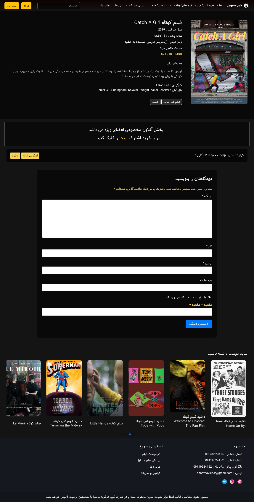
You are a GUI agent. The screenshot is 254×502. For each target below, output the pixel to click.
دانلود (15, 155)
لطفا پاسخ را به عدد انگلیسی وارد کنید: (187, 297)
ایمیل (207, 263)
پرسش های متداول (148, 460)
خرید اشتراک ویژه (204, 5)
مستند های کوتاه (161, 5)
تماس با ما (104, 5)
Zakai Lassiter (159, 90)
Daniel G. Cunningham (112, 90)
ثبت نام (12, 5)
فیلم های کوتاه (184, 5)
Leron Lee (162, 85)
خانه (219, 5)
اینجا (123, 137)
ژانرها (118, 5)
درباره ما (155, 466)
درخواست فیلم (151, 454)
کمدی (155, 102)
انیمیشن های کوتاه (136, 5)
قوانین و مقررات (150, 473)
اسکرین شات (30, 155)
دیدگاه (207, 196)
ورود (26, 5)
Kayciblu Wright (138, 90)
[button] (133, 434)
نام (209, 246)
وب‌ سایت (206, 280)
